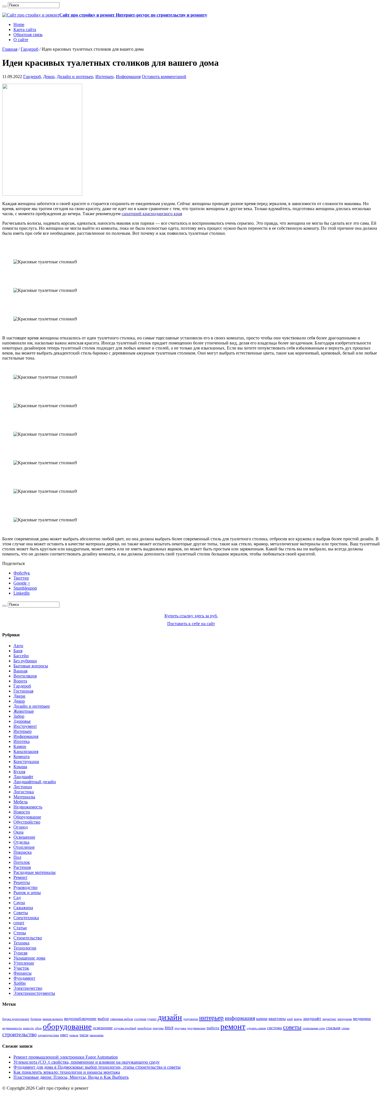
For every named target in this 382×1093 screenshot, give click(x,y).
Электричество (27, 988)
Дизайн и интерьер (75, 76)
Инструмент (25, 726)
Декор (49, 76)
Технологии (24, 948)
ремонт (233, 1026)
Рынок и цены (27, 892)
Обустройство (26, 822)
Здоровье (22, 721)
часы (83, 1035)
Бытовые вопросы (30, 665)
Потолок (21, 862)
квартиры (277, 1018)
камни (261, 1018)
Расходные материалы (34, 872)
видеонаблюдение (80, 1018)
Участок (21, 968)
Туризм (20, 953)
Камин (19, 746)
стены (345, 1028)
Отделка (21, 842)
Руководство (25, 887)
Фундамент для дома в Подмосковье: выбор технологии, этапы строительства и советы (97, 1067)
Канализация (25, 751)
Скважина (23, 907)
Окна (18, 832)
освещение (103, 1028)
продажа (180, 1028)
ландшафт (312, 1018)
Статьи (20, 927)
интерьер (211, 1017)
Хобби (19, 983)
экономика (96, 1035)
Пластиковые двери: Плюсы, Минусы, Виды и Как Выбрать (71, 1077)
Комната (21, 756)
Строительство (27, 937)
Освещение (24, 837)
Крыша (20, 766)
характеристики (48, 1035)
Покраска (22, 852)
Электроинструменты (34, 993)
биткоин (35, 1019)
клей (290, 1019)
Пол (17, 857)
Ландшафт (23, 776)
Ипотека (21, 741)
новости (28, 1028)
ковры (298, 1019)
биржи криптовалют (15, 1019)
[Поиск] (4, 6)
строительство (19, 1034)
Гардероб (29, 49)
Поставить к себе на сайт (191, 623)
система (274, 1028)
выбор (103, 1018)
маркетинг (329, 1019)
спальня (333, 1028)
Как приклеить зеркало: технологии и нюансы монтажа (66, 1072)
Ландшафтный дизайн (34, 781)
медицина (362, 1018)
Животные (23, 711)
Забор (18, 716)
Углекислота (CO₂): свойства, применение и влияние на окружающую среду (86, 1062)
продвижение (196, 1028)
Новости (21, 812)
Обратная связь (28, 34)
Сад (17, 897)
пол (169, 1027)
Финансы (22, 973)
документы (190, 1019)
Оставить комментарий (164, 76)
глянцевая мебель (121, 1019)
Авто (18, 645)
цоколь (73, 1035)
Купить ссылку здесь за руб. (191, 615)
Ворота (20, 681)
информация (240, 1018)
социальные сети (314, 1028)
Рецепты (21, 882)
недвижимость (12, 1028)
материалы (345, 1019)
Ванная (20, 671)
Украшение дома (29, 958)
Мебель (20, 801)
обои (38, 1028)
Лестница (22, 786)
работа (213, 1028)
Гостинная (23, 691)
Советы (20, 912)
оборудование (67, 1026)
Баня (17, 650)
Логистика (23, 791)
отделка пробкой (125, 1028)
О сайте (20, 39)
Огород (20, 827)
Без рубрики (25, 660)
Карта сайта (24, 29)
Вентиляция (25, 676)
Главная (9, 49)
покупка (158, 1028)
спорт (18, 922)
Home (18, 24)
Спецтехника (26, 917)
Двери (19, 696)
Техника (21, 942)
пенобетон (144, 1028)
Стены (19, 932)
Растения (22, 867)
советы (292, 1027)
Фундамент (24, 978)
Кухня (19, 771)
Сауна (19, 902)
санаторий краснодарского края (152, 213)
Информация (128, 76)
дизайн (170, 1017)
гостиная (140, 1019)
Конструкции (26, 761)
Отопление (24, 847)
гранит (152, 1019)
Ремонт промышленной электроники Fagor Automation (65, 1057)
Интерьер (104, 76)
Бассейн (21, 655)
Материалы (24, 796)
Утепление (23, 963)
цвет (64, 1035)
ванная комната (53, 1019)
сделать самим (256, 1028)
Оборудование (27, 817)
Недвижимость (27, 806)
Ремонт (20, 877)
